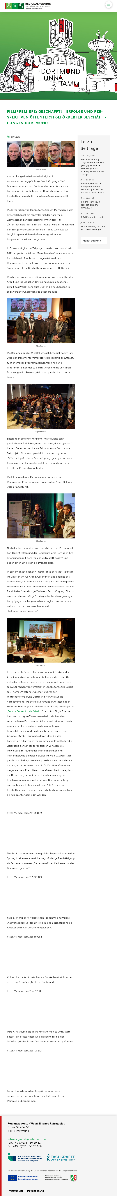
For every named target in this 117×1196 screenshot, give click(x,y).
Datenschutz (35, 1190)
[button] (108, 4)
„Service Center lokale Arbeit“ (24, 711)
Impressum (15, 1190)
